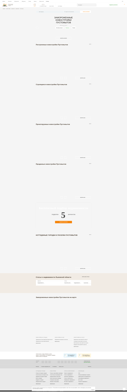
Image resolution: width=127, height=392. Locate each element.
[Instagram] (65, 362)
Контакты (89, 366)
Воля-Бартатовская (59, 27)
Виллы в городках (39, 378)
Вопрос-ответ (41, 1)
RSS (79, 373)
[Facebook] (59, 362)
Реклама (37, 366)
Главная (4, 8)
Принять (93, 389)
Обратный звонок (87, 362)
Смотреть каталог (63, 38)
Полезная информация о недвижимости (85, 374)
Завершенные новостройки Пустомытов (80, 339)
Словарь (47, 1)
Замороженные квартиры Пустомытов (61, 339)
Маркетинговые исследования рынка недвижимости (87, 376)
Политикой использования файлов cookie (60, 387)
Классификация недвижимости (83, 378)
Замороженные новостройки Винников (42, 341)
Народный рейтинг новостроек (55, 376)
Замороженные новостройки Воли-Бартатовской (44, 339)
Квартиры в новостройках (54, 381)
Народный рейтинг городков (40, 381)
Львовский (17, 8)
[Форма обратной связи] (72, 362)
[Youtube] (69, 362)
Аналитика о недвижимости (69, 376)
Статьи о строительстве (68, 378)
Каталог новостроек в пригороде (55, 378)
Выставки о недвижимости (68, 381)
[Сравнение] (124, 389)
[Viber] (43, 362)
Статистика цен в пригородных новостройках (57, 374)
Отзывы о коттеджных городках (41, 373)
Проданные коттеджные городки (41, 376)
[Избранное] (120, 5)
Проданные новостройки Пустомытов (80, 344)
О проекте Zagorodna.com (45, 366)
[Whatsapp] (46, 362)
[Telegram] (49, 362)
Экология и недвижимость (82, 381)
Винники (73, 27)
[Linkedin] (75, 362)
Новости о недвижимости (68, 373)
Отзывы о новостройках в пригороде (56, 373)
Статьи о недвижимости (68, 374)
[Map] (63, 316)
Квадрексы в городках (39, 379)
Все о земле (80, 379)
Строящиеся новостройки (54, 379)
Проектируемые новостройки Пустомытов (81, 342)
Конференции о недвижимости (69, 379)
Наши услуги (61, 366)
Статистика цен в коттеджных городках (42, 374)
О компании (55, 366)
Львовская (13, 8)
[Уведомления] (123, 5)
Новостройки (8, 8)
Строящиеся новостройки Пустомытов (80, 341)
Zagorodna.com (43, 387)
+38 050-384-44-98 (87, 361)
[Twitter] (62, 362)
